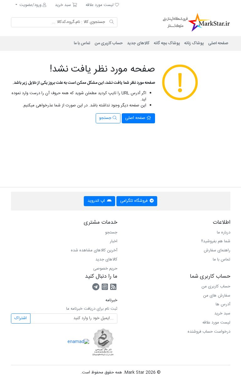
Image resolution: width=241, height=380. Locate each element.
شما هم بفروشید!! (215, 241)
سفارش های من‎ (216, 295)
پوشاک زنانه (194, 43)
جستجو (106, 118)
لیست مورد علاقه (216, 322)
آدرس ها (223, 304)
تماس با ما (82, 43)
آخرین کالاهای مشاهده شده (94, 250)
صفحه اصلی (218, 43)
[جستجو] (111, 22)
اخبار (113, 241)
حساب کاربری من (109, 43)
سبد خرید (222, 313)
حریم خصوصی (105, 268)
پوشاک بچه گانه (167, 43)
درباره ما (223, 232)
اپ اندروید (97, 200)
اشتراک (20, 318)
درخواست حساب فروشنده (209, 331)
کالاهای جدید (138, 43)
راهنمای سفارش (217, 250)
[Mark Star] (188, 22)
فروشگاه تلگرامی (134, 200)
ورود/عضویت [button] (30, 5)
